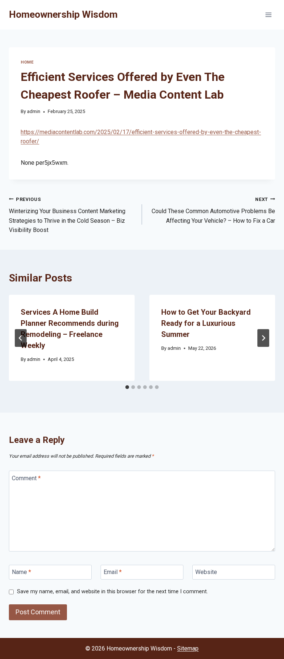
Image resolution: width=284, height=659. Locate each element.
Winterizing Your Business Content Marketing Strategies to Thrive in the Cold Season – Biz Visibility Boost (67, 215)
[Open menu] (268, 14)
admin (33, 111)
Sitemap (188, 648)
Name (21, 572)
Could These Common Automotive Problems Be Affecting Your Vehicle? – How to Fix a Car (213, 210)
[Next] (263, 338)
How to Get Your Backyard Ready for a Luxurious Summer (206, 323)
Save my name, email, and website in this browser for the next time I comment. (112, 591)
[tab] (127, 387)
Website (206, 572)
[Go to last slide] (21, 338)
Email (113, 572)
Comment (26, 477)
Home (27, 62)
